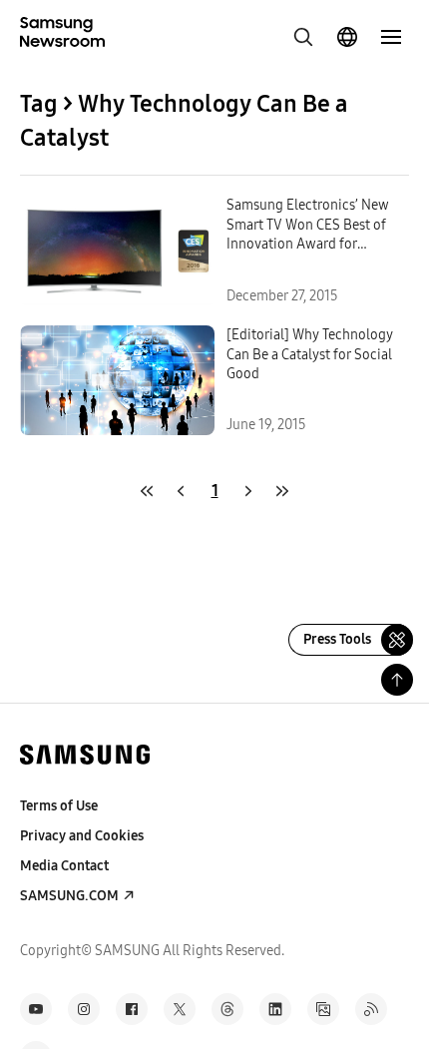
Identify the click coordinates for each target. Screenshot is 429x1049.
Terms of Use (59, 805)
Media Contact (64, 865)
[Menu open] (391, 37)
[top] (397, 680)
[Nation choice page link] (347, 37)
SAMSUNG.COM (69, 895)
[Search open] (303, 37)
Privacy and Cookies (82, 835)
